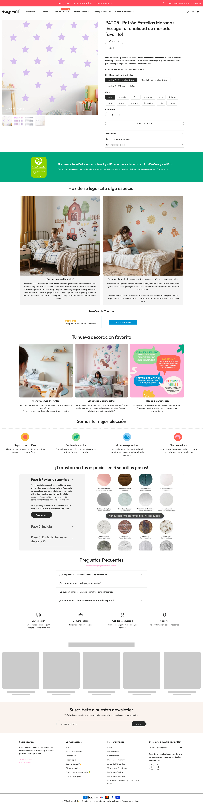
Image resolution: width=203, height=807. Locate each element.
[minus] (107, 114)
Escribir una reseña (123, 322)
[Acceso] (192, 11)
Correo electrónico (69, 724)
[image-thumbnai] (7, 121)
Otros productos (73, 768)
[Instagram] (157, 767)
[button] (144, 123)
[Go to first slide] (164, 3)
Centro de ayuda (175, 3)
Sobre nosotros (25, 759)
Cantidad (110, 109)
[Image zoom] (50, 67)
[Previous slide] (6, 3)
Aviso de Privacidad (116, 764)
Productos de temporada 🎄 (78, 772)
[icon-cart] (198, 11)
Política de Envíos (115, 772)
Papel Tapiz (71, 759)
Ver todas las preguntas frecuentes (101, 565)
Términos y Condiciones (117, 768)
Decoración (71, 755)
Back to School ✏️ (74, 764)
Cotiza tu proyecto (192, 3)
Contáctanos (25, 762)
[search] (187, 11)
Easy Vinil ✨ (75, 801)
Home (68, 747)
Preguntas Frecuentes (116, 759)
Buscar (110, 747)
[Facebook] (151, 767)
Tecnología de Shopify (131, 801)
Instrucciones (113, 751)
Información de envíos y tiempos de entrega (123, 781)
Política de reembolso (116, 776)
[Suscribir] (181, 747)
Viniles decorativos (74, 751)
